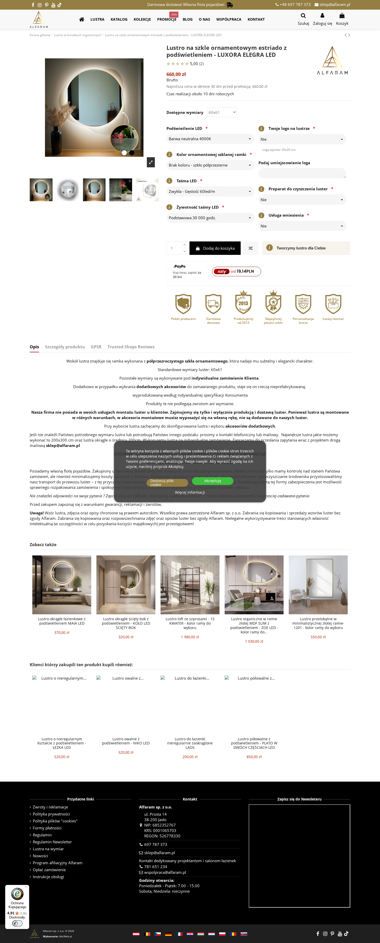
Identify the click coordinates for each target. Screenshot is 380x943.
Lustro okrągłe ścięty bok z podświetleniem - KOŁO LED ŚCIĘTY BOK (126, 623)
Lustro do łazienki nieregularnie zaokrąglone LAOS (190, 743)
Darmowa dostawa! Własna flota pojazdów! (186, 4)
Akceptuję (212, 480)
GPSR (96, 347)
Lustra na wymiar (48, 848)
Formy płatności (47, 827)
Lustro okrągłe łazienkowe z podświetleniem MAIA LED (62, 621)
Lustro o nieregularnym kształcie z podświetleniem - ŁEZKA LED (61, 743)
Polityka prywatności (51, 813)
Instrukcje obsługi (48, 876)
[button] (97, 19)
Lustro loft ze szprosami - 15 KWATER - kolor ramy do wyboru (190, 623)
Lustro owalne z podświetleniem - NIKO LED (126, 741)
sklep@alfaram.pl (334, 4)
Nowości (40, 855)
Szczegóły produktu (65, 347)
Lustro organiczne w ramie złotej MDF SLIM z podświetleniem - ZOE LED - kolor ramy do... (254, 625)
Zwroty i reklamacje (50, 807)
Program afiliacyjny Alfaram (57, 862)
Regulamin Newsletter (52, 841)
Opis (34, 347)
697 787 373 (155, 844)
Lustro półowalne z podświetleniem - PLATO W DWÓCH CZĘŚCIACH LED (254, 743)
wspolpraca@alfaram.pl (165, 872)
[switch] (17, 923)
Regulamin (42, 834)
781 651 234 (155, 866)
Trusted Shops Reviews (131, 347)
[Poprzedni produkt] (346, 35)
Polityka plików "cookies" (55, 820)
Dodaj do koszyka (219, 248)
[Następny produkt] (349, 35)
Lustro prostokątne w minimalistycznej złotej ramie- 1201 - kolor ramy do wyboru (318, 623)
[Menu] (26, 888)
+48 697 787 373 (295, 4)
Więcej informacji (190, 492)
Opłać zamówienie (49, 869)
